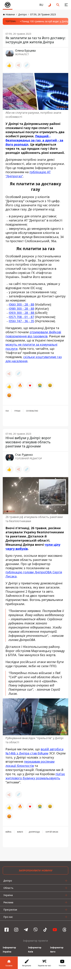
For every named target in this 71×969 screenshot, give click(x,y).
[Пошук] (58, 5)
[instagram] (16, 930)
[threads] (64, 930)
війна (8, 832)
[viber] (35, 930)
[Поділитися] (18, 65)
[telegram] (26, 930)
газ (7, 411)
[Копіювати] (26, 65)
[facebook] (6, 930)
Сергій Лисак (51, 832)
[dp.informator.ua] (7, 5)
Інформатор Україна (9, 949)
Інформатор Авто (56, 949)
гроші (17, 411)
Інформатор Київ (34, 949)
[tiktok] (45, 930)
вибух (20, 832)
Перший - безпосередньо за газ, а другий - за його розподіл (34, 140)
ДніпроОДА (34, 832)
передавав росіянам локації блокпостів (30, 763)
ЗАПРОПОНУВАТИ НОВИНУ (35, 870)
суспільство (32, 411)
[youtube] (55, 930)
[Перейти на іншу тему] (50, 5)
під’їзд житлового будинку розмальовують (35, 776)
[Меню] (66, 5)
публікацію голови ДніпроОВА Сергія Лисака (34, 574)
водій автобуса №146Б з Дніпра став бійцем (34, 751)
